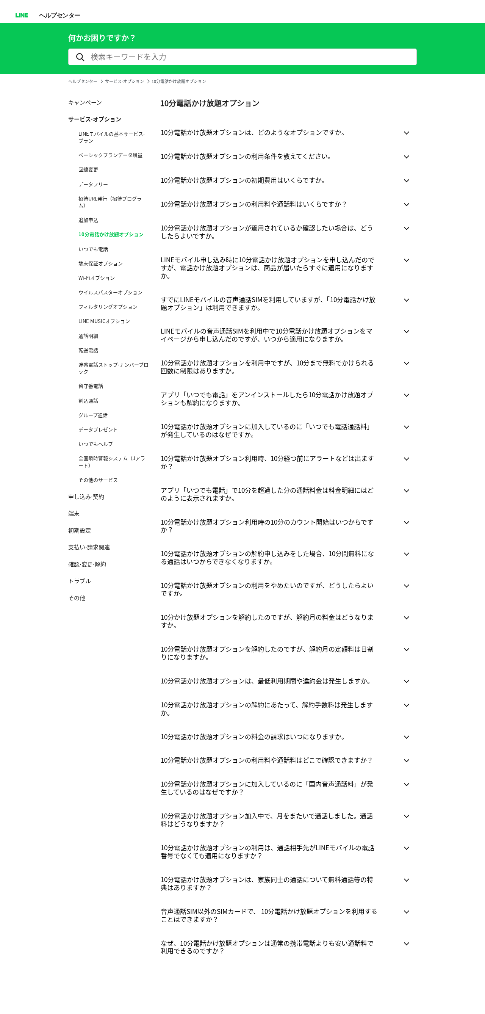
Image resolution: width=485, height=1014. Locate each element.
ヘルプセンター (59, 15)
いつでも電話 (93, 249)
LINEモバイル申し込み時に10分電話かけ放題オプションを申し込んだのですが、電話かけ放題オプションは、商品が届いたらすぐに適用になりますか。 (267, 267)
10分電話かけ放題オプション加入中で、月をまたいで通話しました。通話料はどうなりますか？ (267, 819)
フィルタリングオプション (108, 306)
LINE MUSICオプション (104, 321)
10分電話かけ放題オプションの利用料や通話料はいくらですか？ (254, 203)
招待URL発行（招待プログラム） (110, 202)
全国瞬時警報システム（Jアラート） (111, 462)
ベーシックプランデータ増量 (110, 155)
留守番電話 (90, 385)
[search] (242, 57)
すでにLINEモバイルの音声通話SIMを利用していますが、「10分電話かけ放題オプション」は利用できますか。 (268, 303)
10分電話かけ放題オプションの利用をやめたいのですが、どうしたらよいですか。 (267, 589)
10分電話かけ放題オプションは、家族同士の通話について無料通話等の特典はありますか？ (267, 883)
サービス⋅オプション (124, 81)
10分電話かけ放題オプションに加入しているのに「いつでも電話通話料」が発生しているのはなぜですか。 (267, 430)
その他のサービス (98, 479)
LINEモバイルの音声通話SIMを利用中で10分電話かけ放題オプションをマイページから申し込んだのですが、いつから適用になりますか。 (266, 334)
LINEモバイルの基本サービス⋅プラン (111, 137)
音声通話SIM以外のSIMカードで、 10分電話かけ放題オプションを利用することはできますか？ (269, 915)
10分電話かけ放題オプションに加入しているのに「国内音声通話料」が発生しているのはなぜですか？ (267, 787)
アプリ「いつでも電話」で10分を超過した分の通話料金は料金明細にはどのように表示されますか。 (267, 494)
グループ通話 (93, 415)
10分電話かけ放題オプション (111, 234)
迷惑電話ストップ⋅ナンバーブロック (113, 368)
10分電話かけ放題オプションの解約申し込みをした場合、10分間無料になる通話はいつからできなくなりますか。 (267, 557)
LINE (21, 15)
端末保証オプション (100, 263)
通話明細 (88, 335)
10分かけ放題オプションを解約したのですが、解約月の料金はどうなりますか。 (267, 621)
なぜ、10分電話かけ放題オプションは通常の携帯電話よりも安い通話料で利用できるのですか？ (267, 947)
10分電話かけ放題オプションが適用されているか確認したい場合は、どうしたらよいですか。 (267, 231)
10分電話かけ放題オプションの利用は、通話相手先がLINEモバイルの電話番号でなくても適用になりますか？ (267, 851)
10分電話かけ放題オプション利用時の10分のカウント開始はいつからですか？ (267, 525)
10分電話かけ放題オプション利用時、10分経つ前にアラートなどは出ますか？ (267, 462)
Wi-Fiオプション (96, 277)
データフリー (93, 184)
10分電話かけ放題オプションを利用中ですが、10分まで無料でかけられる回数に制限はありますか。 (267, 366)
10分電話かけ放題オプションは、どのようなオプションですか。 (254, 132)
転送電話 (88, 350)
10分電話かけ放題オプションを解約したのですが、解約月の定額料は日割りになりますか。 (267, 652)
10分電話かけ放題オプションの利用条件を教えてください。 (247, 156)
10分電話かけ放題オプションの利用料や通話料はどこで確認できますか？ (267, 760)
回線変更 (88, 169)
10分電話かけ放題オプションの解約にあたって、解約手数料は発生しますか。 (267, 708)
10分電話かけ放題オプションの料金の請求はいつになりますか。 (254, 736)
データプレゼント (98, 429)
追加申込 (88, 219)
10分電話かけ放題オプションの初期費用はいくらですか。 (244, 180)
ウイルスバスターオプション (110, 292)
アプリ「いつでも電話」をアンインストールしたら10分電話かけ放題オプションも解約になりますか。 (267, 398)
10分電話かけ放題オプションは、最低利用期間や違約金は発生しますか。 (267, 680)
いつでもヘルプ (95, 443)
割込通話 (88, 400)
